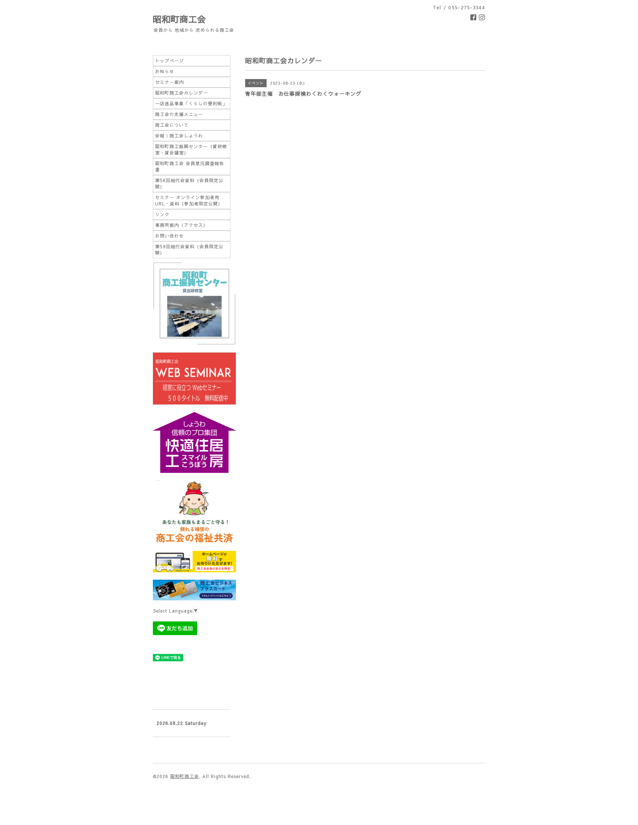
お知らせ (164, 71)
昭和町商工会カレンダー (181, 93)
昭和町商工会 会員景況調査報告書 (189, 166)
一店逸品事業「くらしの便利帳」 (191, 103)
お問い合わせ (169, 236)
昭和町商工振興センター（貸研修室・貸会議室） (191, 149)
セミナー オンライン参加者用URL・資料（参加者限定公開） (189, 200)
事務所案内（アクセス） (181, 225)
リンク (162, 214)
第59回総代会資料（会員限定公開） (189, 249)
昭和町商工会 (179, 19)
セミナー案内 (169, 82)
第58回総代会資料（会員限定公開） (189, 183)
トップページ (169, 61)
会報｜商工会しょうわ (179, 136)
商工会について (172, 125)
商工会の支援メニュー (179, 114)
